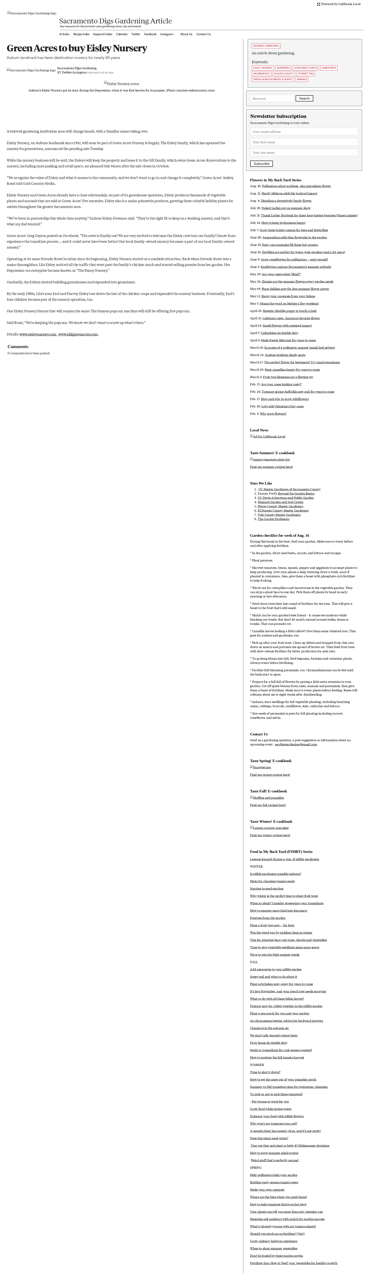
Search (304, 98)
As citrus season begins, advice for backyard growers (286, 1020)
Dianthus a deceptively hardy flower (286, 200)
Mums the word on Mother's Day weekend (289, 303)
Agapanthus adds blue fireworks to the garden (294, 237)
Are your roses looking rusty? (281, 384)
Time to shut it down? (265, 1072)
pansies (302, 79)
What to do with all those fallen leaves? (277, 998)
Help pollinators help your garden (273, 1174)
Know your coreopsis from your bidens (288, 296)
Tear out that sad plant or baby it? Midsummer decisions (289, 1145)
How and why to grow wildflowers (285, 398)
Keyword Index (102, 34)
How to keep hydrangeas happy (283, 222)
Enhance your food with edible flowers (277, 1116)
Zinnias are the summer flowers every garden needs (297, 281)
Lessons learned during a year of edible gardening (284, 859)
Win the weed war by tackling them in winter (281, 932)
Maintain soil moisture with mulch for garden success (287, 1218)
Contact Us (203, 34)
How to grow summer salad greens (274, 1152)
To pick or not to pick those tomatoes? (276, 1094)
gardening (329, 67)
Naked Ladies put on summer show (286, 207)
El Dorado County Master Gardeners (283, 510)
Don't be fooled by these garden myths (276, 1255)
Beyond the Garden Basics (296, 493)
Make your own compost (267, 1189)
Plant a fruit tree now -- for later (272, 925)
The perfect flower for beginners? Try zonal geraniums (302, 362)
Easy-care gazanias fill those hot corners (290, 244)
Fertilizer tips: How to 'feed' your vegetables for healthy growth (293, 1263)
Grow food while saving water (271, 1108)
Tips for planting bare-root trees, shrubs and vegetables (288, 939)
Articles (64, 34)
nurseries (283, 67)
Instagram (167, 34)
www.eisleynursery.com (38, 333)
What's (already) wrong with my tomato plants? (283, 1226)
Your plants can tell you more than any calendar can (286, 1211)
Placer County (284, 73)
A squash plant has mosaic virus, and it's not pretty (285, 1130)
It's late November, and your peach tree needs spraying (288, 991)
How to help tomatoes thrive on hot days (278, 1204)
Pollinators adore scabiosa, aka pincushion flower (296, 185)
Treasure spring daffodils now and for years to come (298, 391)
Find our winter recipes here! (270, 835)
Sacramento (261, 73)
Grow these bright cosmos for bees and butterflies (294, 229)
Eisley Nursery (262, 67)
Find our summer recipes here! (271, 466)
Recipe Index (81, 34)
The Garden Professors (273, 518)
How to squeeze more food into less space (278, 910)
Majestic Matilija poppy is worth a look (290, 310)
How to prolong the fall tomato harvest (277, 1057)
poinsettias (305, 73)
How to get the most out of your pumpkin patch (283, 1079)
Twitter (135, 34)
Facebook (150, 34)
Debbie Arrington (74, 72)
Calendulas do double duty (279, 332)
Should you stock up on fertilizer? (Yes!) (277, 1233)
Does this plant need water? (269, 1138)
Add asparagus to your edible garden (275, 969)
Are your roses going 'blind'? (281, 274)
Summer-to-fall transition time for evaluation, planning (289, 1086)
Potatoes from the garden (267, 917)
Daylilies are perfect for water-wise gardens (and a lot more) (303, 252)
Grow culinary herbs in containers (273, 1240)
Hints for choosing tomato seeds (272, 881)
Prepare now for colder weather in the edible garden (286, 1005)
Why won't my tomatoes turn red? (273, 1123)
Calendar (122, 34)
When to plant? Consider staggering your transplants (286, 903)
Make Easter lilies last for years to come (288, 340)
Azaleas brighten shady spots (285, 354)
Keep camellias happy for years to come (292, 369)
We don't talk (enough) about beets (273, 1035)
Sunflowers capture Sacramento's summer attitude (296, 266)
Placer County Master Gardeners (280, 506)
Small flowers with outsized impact (287, 325)
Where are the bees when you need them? (278, 1196)
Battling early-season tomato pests (274, 1182)
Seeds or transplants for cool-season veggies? (281, 1050)
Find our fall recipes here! (268, 804)
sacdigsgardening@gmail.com (296, 744)
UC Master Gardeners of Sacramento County (289, 489)
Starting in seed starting (266, 888)
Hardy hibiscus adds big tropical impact (289, 193)
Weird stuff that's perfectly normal (275, 1160)
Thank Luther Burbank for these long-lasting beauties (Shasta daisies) (309, 215)
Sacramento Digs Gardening (76, 68)
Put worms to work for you (270, 1101)
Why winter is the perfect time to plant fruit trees (284, 895)
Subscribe (261, 163)
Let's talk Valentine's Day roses (282, 406)
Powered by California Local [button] (341, 3)
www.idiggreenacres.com (78, 333)
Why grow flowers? (273, 413)
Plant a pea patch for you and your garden (279, 1013)
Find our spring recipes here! (270, 774)
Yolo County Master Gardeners (279, 514)
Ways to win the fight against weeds (275, 954)
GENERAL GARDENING (266, 45)
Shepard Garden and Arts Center (280, 501)
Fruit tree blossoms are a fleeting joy (288, 376)
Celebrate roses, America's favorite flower (291, 318)
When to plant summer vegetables (273, 1248)
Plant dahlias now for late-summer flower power (295, 288)
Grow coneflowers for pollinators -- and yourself (294, 259)
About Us (186, 34)
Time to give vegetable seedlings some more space (284, 947)
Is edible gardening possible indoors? (275, 873)
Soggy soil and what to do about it (273, 976)
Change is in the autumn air (269, 1027)
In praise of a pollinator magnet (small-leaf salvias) (299, 347)
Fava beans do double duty (268, 1042)
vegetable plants (305, 67)
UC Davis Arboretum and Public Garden (285, 497)
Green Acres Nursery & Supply (273, 79)
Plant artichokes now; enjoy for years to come (281, 983)
